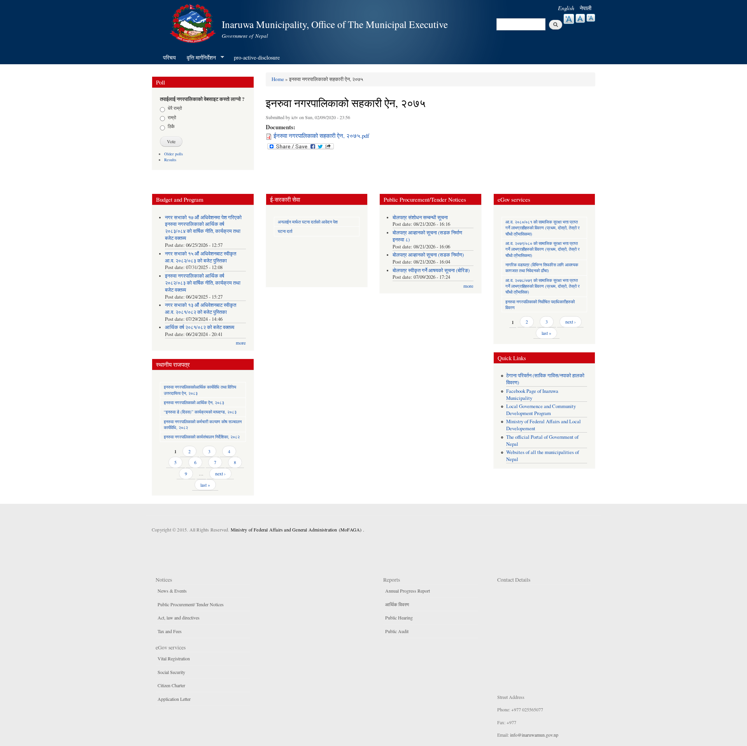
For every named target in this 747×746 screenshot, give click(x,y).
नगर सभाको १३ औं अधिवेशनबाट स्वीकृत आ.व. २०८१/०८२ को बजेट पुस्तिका (200, 308)
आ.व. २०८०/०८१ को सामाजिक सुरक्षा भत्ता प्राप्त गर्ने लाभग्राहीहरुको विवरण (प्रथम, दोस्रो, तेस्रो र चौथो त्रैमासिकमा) (542, 228)
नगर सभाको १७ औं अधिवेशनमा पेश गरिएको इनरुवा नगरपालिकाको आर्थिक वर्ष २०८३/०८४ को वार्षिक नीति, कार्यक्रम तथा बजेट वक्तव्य (203, 228)
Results (170, 159)
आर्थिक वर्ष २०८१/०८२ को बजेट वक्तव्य (199, 327)
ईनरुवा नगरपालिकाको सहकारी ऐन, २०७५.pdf (321, 135)
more (241, 343)
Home (278, 79)
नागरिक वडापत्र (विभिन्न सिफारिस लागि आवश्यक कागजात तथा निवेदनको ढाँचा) (541, 267)
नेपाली (585, 8)
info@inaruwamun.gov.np (534, 735)
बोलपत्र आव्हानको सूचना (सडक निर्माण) (428, 255)
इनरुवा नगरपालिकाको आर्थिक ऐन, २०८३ (194, 402)
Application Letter (174, 699)
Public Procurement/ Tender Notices (191, 604)
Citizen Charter (171, 685)
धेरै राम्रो (175, 108)
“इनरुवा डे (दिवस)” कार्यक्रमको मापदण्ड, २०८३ (200, 412)
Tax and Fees (170, 631)
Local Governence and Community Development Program (541, 410)
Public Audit (397, 631)
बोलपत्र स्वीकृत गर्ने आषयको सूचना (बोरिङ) (431, 270)
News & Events (172, 591)
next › (220, 473)
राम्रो (172, 117)
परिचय (169, 57)
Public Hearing (399, 617)
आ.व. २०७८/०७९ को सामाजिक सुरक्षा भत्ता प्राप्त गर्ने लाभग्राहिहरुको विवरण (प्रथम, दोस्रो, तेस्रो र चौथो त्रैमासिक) (542, 286)
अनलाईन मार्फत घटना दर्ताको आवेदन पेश (308, 222)
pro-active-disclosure (257, 57)
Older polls (173, 154)
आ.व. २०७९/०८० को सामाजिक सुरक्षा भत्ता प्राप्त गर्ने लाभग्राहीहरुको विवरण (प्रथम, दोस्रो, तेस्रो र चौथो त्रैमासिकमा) (542, 249)
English (566, 8)
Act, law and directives (179, 617)
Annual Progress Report (407, 591)
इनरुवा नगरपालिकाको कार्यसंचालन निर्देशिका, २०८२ (202, 437)
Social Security (171, 672)
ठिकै (171, 126)
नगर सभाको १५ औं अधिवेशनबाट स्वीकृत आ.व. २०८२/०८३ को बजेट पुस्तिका (200, 257)
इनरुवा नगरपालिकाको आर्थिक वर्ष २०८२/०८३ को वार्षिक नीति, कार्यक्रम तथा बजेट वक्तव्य (202, 283)
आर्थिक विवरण (397, 604)
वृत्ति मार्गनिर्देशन (198, 58)
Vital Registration (174, 658)
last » (205, 485)
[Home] (194, 22)
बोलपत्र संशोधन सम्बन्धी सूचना (420, 217)
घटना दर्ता (285, 231)
